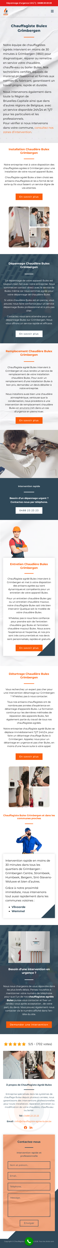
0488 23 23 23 (44, 3)
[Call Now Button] (29, 1241)
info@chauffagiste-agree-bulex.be (33, 1121)
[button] (52, 11)
